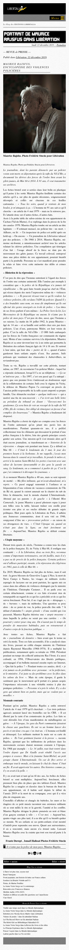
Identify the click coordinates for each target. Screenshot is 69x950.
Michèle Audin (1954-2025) (13, 892)
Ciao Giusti (7, 897)
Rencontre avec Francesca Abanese (16, 889)
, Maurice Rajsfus (33, 846)
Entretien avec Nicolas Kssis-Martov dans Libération (23, 913)
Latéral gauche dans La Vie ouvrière (16, 934)
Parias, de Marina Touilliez (13, 883)
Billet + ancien (10, 861)
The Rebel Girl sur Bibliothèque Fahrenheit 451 (21, 922)
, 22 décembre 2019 (31, 57)
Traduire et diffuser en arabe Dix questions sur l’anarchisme (25, 894)
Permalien (61, 44)
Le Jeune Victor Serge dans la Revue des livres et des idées (25, 925)
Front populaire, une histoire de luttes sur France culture (24, 877)
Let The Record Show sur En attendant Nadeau (21, 919)
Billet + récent (58, 861)
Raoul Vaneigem (9, 874)
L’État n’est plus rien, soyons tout (16, 871)
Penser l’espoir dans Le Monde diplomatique (20, 931)
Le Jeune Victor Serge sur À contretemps (18, 886)
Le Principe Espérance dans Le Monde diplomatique (23, 928)
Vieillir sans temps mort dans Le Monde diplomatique (23, 908)
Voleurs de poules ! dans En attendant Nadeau (20, 916)
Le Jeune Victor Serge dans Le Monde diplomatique (22, 911)
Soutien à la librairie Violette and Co (16, 880)
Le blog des (19, 24)
